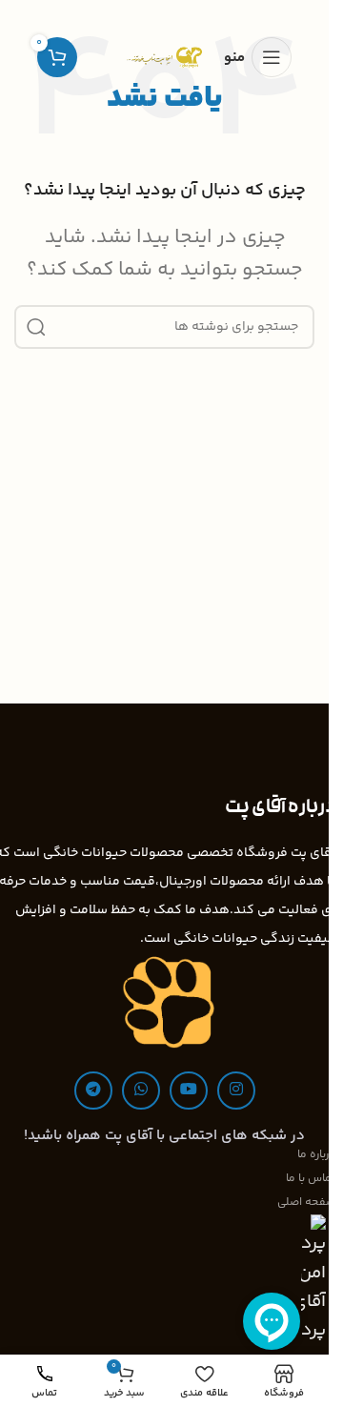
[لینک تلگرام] (93, 1090)
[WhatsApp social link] (141, 1090)
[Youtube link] (189, 1090)
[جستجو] (36, 327)
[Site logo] (163, 57)
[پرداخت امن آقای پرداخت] (318, 1280)
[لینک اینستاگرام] (236, 1090)
